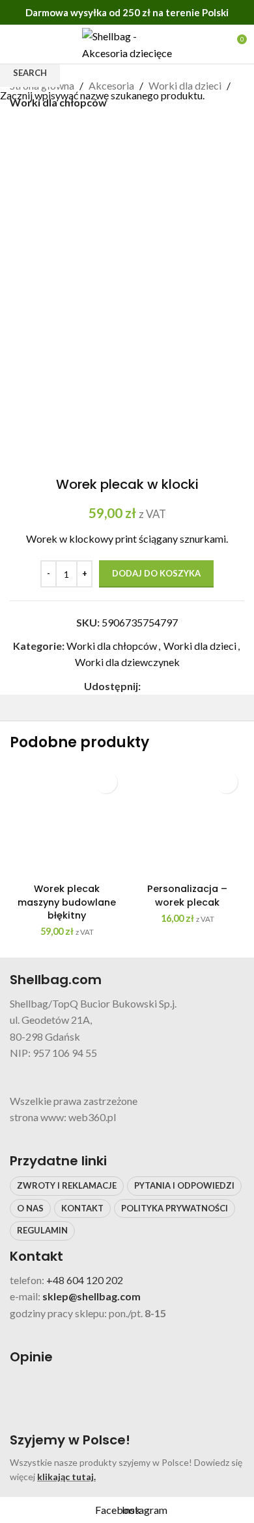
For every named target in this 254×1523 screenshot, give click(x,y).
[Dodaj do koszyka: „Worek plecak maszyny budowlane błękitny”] (105, 782)
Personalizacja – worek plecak (187, 895)
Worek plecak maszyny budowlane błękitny (67, 901)
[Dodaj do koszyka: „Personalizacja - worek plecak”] (226, 782)
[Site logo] (127, 42)
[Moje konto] (212, 44)
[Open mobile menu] (15, 44)
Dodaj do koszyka (156, 573)
